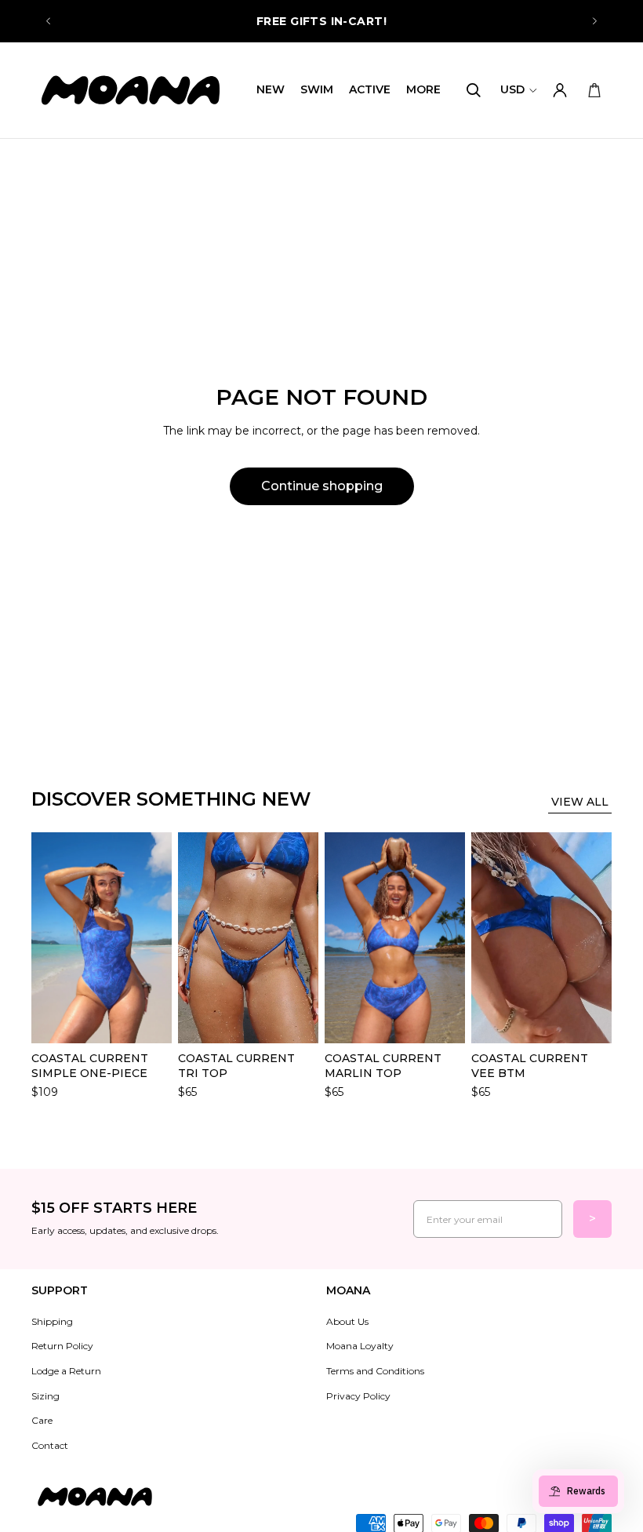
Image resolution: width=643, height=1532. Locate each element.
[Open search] (473, 90)
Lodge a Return (66, 1371)
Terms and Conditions (375, 1371)
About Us (347, 1321)
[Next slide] (594, 21)
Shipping (52, 1321)
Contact (49, 1445)
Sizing (45, 1396)
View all (579, 802)
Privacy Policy (358, 1396)
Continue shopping (322, 486)
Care (42, 1420)
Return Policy (62, 1346)
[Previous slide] (48, 21)
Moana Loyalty (360, 1346)
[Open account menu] (560, 90)
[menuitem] (423, 90)
